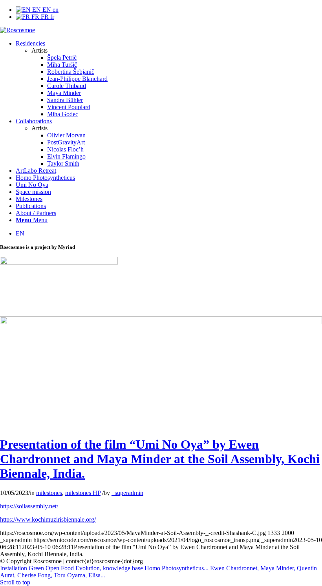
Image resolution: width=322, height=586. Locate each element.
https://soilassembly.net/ (29, 506)
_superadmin (127, 492)
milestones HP (83, 492)
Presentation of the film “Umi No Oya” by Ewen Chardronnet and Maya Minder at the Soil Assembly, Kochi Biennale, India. (160, 458)
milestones (49, 492)
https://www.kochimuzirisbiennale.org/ (48, 519)
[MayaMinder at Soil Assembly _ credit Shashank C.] (161, 322)
